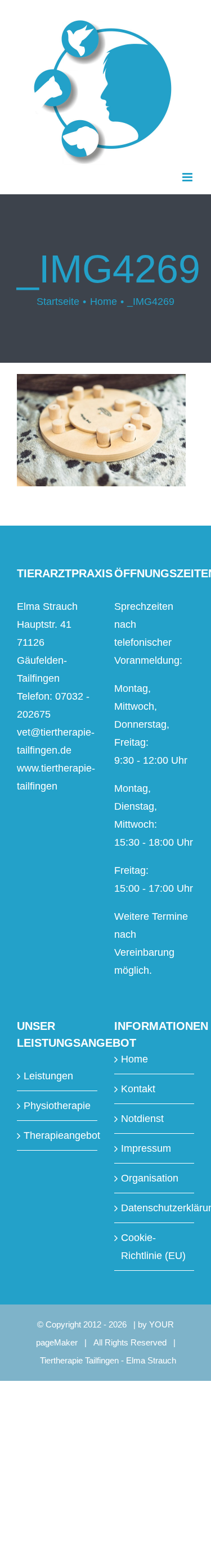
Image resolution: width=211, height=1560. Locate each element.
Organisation (149, 1178)
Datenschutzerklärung (155, 1208)
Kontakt (138, 1088)
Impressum (146, 1148)
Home (134, 1059)
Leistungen (48, 1076)
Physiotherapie (57, 1105)
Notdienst (142, 1118)
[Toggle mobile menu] (188, 177)
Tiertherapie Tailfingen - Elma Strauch (108, 1360)
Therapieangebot (58, 1135)
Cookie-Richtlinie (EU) (153, 1246)
